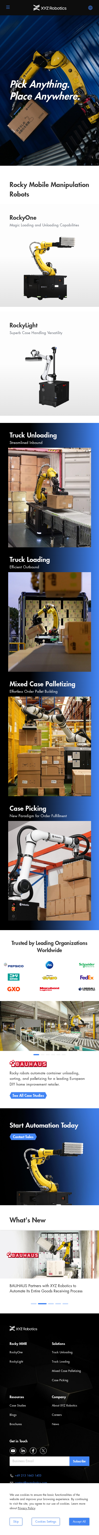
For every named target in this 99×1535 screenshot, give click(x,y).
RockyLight (16, 1361)
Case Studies (18, 1405)
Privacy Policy (26, 1508)
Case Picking (60, 1380)
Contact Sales (23, 1137)
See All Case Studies (28, 1096)
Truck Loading (61, 1361)
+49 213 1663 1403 (28, 1475)
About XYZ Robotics (64, 1405)
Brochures (16, 1424)
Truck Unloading (62, 1352)
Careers (57, 1414)
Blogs (13, 1414)
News (55, 1424)
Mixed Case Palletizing (66, 1371)
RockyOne (16, 1352)
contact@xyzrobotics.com (31, 1482)
